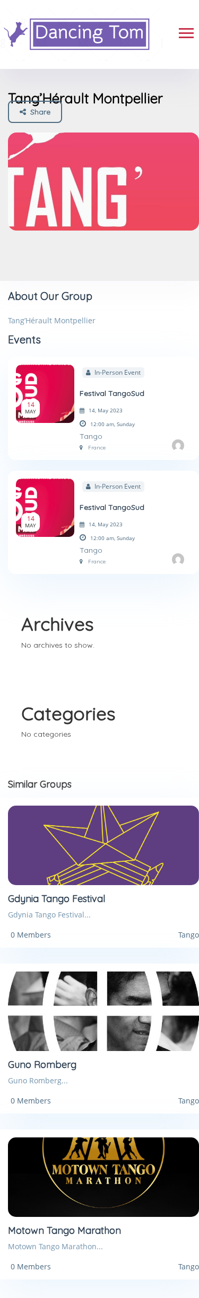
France (97, 447)
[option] (103, 182)
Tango (91, 436)
